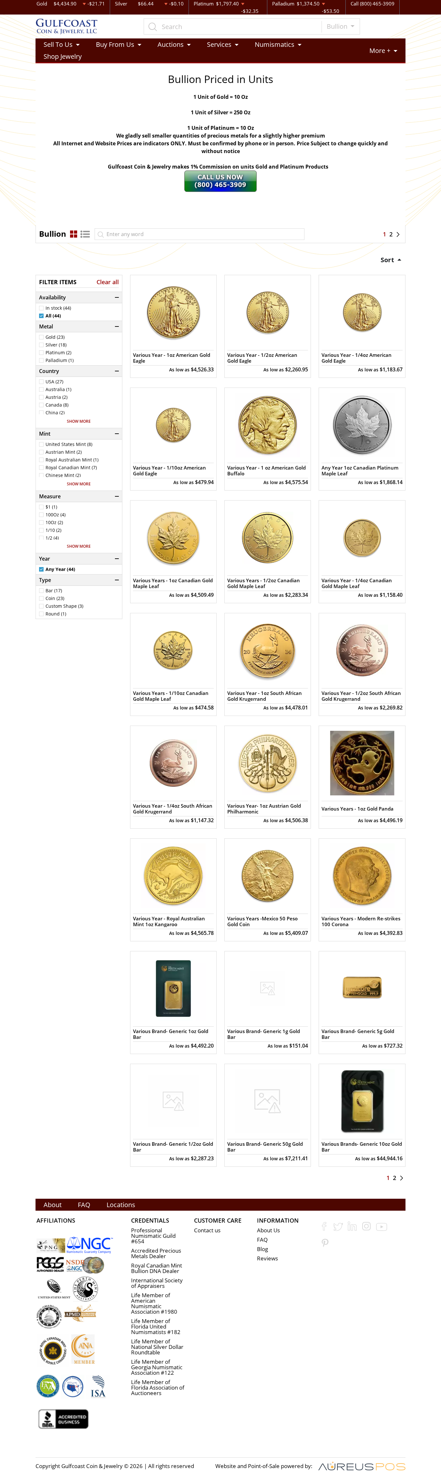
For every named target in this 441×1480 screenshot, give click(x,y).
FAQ (84, 1204)
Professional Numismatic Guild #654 (153, 1235)
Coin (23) (55, 598)
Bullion (338, 26)
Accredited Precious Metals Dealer (156, 1253)
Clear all (108, 282)
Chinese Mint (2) (63, 475)
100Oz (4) (56, 514)
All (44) (53, 316)
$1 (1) (51, 507)
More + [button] (379, 50)
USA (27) (54, 381)
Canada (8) (57, 405)
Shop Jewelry (63, 56)
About (53, 1204)
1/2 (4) (52, 538)
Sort (388, 259)
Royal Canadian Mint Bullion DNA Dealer (156, 1268)
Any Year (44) (60, 569)
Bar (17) (54, 590)
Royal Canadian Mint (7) (71, 467)
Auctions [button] (171, 44)
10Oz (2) (54, 522)
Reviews (267, 1258)
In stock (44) (58, 308)
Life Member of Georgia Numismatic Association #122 (156, 1367)
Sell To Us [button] (58, 44)
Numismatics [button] (274, 44)
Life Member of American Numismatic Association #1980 (154, 1303)
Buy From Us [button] (115, 44)
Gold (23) (55, 337)
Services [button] (219, 44)
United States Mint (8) (69, 444)
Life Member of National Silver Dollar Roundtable (157, 1347)
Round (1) (56, 614)
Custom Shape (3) (64, 606)
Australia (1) (58, 389)
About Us (268, 1230)
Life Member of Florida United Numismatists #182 (155, 1326)
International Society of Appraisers (157, 1283)
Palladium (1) (60, 360)
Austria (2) (56, 397)
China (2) (55, 412)
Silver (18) (56, 345)
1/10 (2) (53, 530)
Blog (262, 1249)
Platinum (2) (58, 352)
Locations (121, 1204)
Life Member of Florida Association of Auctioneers (157, 1387)
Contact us (207, 1230)
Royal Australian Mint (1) (72, 460)
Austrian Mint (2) (64, 452)
